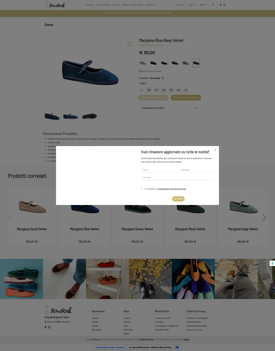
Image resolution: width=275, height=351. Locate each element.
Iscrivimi (178, 198)
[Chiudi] (215, 149)
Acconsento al (165, 188)
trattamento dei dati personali (172, 188)
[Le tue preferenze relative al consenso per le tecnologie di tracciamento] (272, 263)
